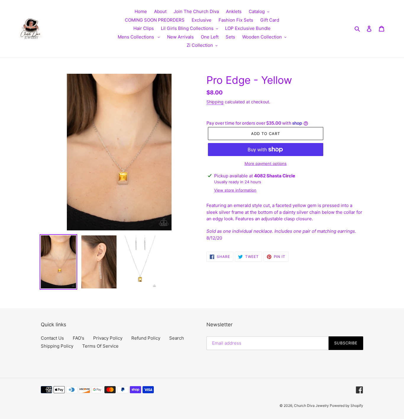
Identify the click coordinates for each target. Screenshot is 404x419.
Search (176, 338)
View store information (235, 190)
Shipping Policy (57, 346)
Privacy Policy (107, 338)
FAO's (78, 338)
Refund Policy (145, 338)
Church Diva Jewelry (312, 405)
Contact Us (52, 338)
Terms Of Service (100, 346)
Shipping (215, 101)
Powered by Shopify (346, 405)
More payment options (266, 163)
